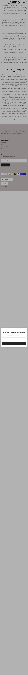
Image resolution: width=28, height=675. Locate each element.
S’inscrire (14, 343)
